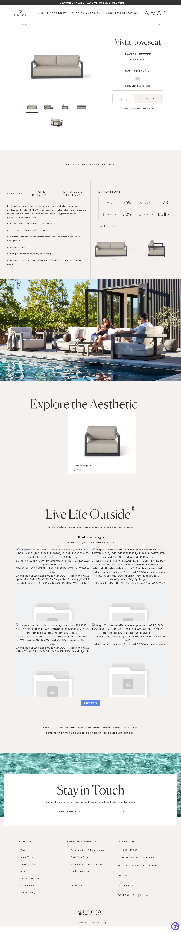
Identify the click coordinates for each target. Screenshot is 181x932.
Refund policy (27, 892)
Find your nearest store (138, 865)
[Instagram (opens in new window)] (139, 895)
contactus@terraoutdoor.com (137, 857)
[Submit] (122, 811)
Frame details (39, 193)
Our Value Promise (138, 59)
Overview (13, 193)
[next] (96, 68)
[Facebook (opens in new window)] (147, 895)
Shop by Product (52, 13)
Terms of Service (29, 878)
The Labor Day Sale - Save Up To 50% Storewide (90, 2)
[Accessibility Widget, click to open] (175, 926)
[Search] (147, 13)
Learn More (148, 108)
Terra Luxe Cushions (72, 193)
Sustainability (27, 864)
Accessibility (78, 885)
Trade (122, 875)
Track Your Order (80, 857)
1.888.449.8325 (130, 850)
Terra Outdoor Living (94, 922)
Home (16, 25)
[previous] (17, 68)
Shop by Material (86, 13)
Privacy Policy (28, 885)
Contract (125, 885)
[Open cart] (165, 13)
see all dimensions (107, 226)
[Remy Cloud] (138, 78)
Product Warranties (81, 871)
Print (161, 25)
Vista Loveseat (28, 25)
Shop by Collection (122, 13)
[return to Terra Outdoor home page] (20, 12)
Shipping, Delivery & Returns (86, 864)
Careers (24, 850)
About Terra (26, 857)
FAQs (74, 878)
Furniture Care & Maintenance (88, 850)
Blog (22, 871)
